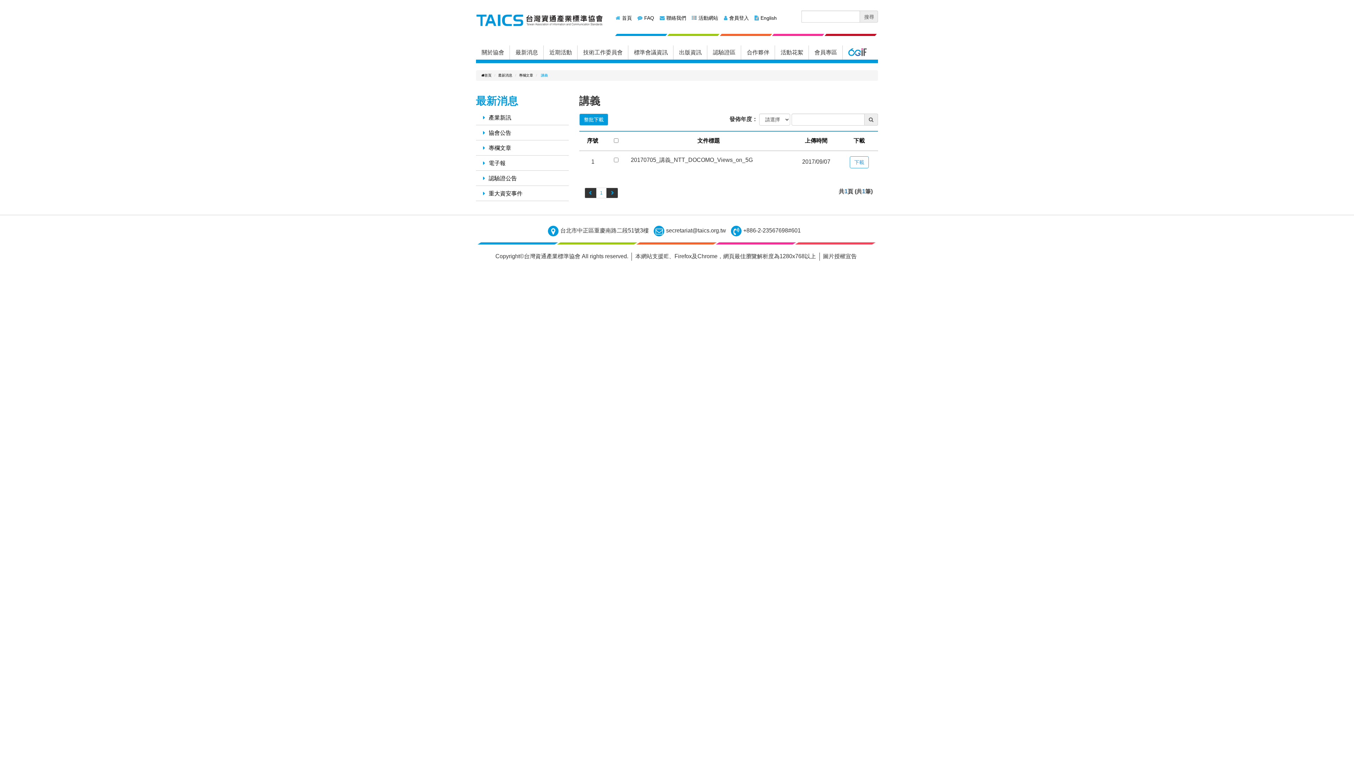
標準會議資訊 (651, 52)
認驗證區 (724, 52)
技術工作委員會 (603, 52)
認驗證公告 (503, 178)
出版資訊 (690, 52)
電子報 (497, 163)
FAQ (649, 18)
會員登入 (739, 18)
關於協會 (493, 52)
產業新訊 (500, 118)
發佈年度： (744, 119)
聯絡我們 (676, 18)
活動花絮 (792, 52)
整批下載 (594, 119)
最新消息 (527, 52)
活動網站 (708, 18)
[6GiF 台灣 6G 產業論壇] (857, 53)
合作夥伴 (758, 52)
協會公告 (500, 133)
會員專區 (826, 52)
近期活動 (560, 52)
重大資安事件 (506, 193)
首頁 (627, 18)
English (769, 18)
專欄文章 (526, 75)
